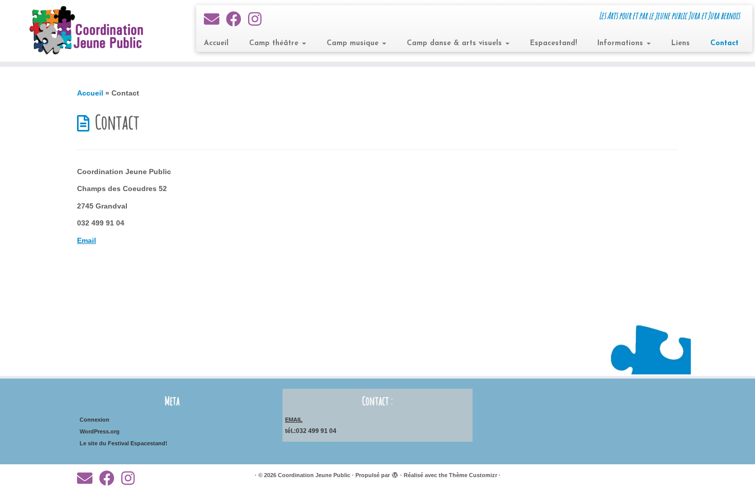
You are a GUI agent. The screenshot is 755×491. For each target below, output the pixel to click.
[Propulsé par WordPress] (395, 473)
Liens (680, 43)
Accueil (216, 43)
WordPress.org (100, 431)
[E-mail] (215, 19)
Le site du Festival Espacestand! (123, 443)
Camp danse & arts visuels (455, 43)
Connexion (94, 420)
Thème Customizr (473, 475)
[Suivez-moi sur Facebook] (237, 19)
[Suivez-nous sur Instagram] (258, 19)
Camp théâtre (275, 43)
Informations (621, 43)
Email (86, 240)
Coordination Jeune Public (314, 475)
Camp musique (354, 43)
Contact (724, 43)
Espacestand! (553, 43)
